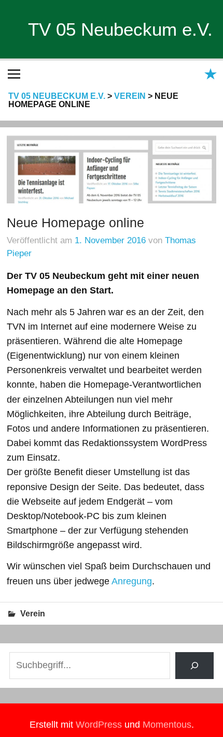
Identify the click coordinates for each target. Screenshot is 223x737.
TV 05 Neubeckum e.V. (120, 29)
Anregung (132, 581)
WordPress (99, 724)
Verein (32, 613)
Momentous (167, 724)
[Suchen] (194, 665)
